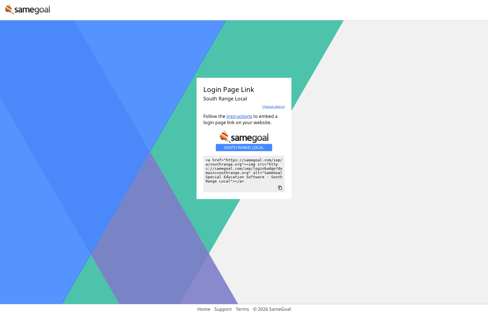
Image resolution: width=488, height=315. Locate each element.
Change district (273, 106)
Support (223, 309)
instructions (239, 116)
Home (203, 309)
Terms (242, 309)
